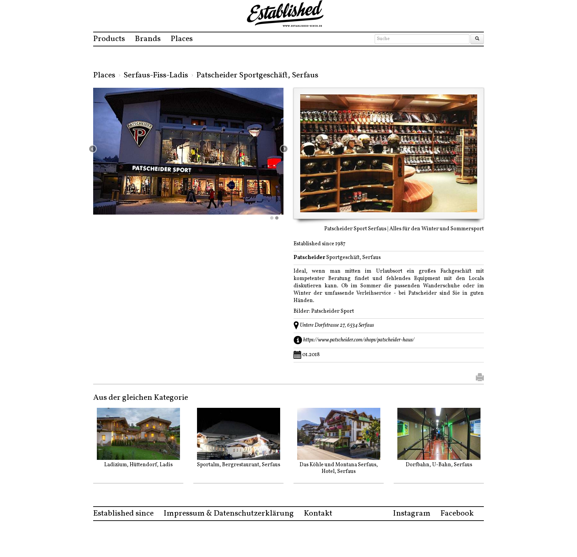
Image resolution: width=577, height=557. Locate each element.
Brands (148, 39)
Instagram (411, 513)
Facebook (457, 513)
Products (109, 39)
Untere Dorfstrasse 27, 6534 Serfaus (337, 325)
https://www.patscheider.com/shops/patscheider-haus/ (358, 340)
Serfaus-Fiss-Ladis (156, 75)
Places (182, 39)
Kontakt (318, 513)
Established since (123, 513)
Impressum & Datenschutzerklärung (229, 513)
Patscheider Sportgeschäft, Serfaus (257, 75)
